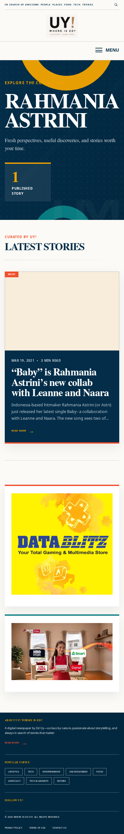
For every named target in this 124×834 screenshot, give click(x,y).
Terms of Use (37, 827)
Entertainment (51, 771)
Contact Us (59, 827)
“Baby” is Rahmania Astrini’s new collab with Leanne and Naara (60, 382)
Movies (61, 780)
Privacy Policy (13, 827)
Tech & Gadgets (39, 780)
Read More (18, 430)
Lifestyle (13, 771)
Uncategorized (78, 771)
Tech (31, 771)
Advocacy (14, 780)
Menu (112, 50)
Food (99, 771)
